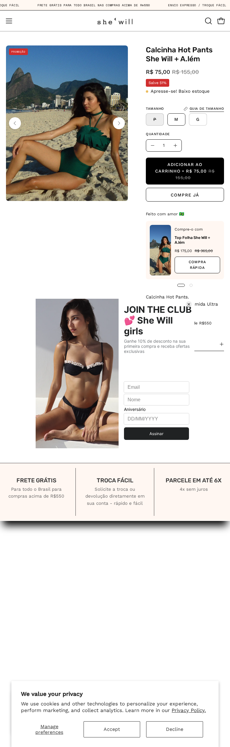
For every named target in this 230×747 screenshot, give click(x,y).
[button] (208, 21)
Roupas (15, 557)
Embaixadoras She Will (34, 588)
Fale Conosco (137, 567)
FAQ (126, 619)
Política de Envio (141, 588)
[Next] (119, 123)
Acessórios (19, 567)
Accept (112, 729)
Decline (174, 729)
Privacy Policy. (189, 710)
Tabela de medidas (144, 577)
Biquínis (15, 546)
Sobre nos (133, 546)
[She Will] (115, 21)
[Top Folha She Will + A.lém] (160, 250)
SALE (12, 577)
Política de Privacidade (149, 608)
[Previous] (15, 123)
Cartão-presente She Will (152, 557)
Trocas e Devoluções (146, 598)
